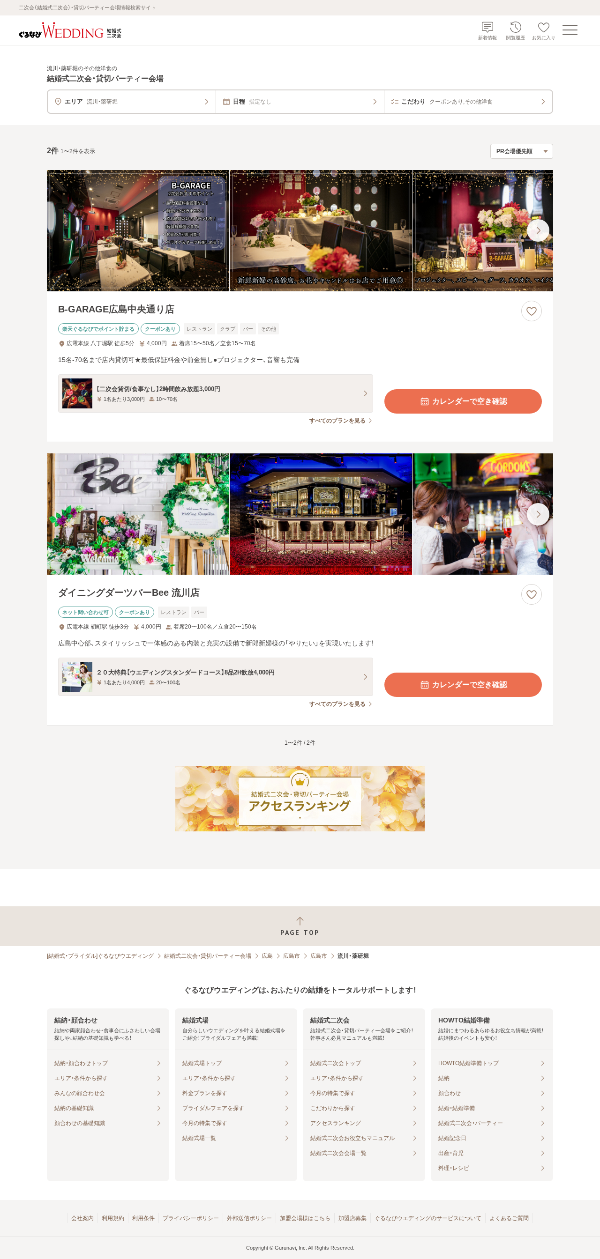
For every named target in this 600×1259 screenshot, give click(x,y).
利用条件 (143, 1218)
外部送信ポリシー (249, 1218)
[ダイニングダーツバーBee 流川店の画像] (300, 514)
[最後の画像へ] (538, 230)
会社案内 (82, 1218)
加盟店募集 (352, 1218)
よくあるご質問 (509, 1218)
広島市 (291, 956)
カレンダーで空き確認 (469, 401)
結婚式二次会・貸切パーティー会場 (207, 956)
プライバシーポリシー (191, 1218)
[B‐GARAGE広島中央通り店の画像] (300, 230)
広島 (267, 956)
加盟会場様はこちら (305, 1218)
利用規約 (113, 1218)
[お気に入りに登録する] (531, 311)
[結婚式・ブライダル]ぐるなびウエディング (100, 956)
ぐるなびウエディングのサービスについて (428, 1218)
